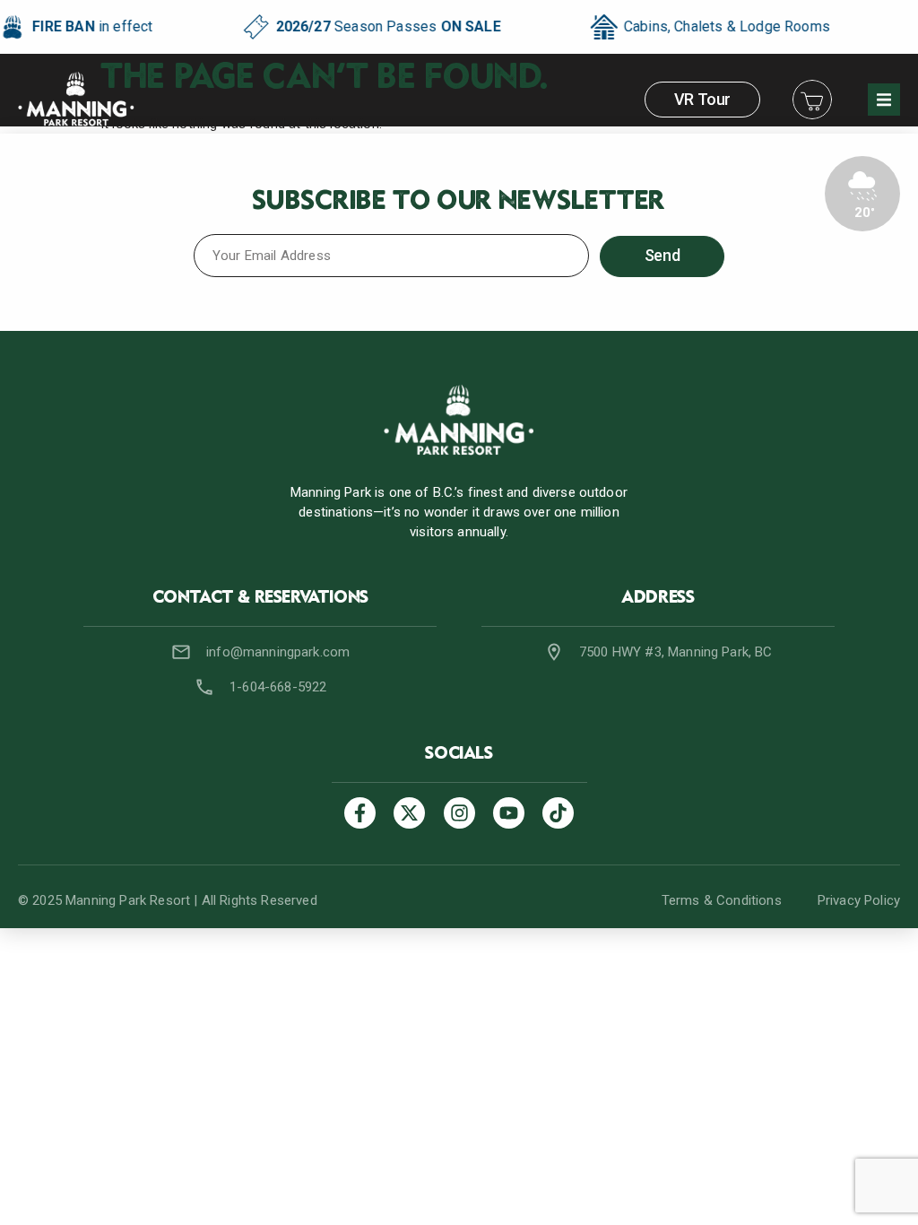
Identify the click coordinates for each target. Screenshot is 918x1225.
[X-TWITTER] (409, 813)
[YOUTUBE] (508, 813)
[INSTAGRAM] (459, 813)
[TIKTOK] (558, 813)
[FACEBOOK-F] (360, 813)
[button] (884, 99)
